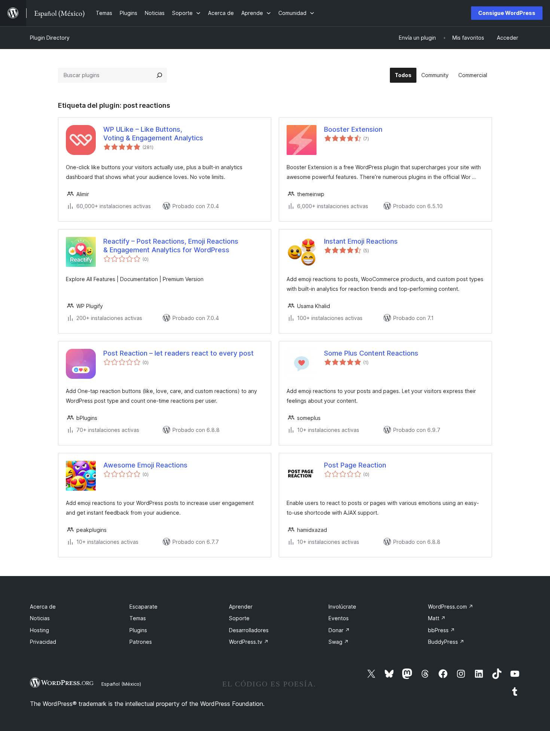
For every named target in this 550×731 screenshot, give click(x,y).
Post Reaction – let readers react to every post (178, 353)
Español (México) (121, 684)
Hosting (39, 630)
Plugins (138, 630)
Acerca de (43, 606)
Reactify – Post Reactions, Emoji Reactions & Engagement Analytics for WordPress (170, 245)
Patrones (140, 642)
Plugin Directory (50, 37)
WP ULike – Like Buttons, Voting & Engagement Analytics (153, 133)
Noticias (40, 618)
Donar (339, 630)
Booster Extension (353, 129)
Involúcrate (342, 606)
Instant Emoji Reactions (361, 241)
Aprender (241, 606)
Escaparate (143, 606)
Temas (137, 618)
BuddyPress (446, 642)
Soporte (239, 618)
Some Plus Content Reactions (371, 353)
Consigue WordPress (506, 13)
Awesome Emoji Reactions (145, 465)
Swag (339, 642)
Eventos (339, 618)
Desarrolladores (249, 630)
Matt (437, 618)
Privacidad (43, 642)
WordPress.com (450, 606)
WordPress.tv (249, 642)
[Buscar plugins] (159, 75)
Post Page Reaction (355, 465)
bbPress (441, 630)
